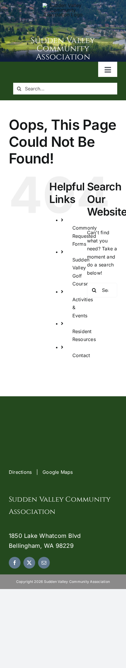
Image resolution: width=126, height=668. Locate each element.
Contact (81, 355)
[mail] (44, 563)
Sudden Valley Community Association (63, 48)
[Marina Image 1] (63, 5)
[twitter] (29, 563)
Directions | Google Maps (41, 472)
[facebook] (15, 563)
